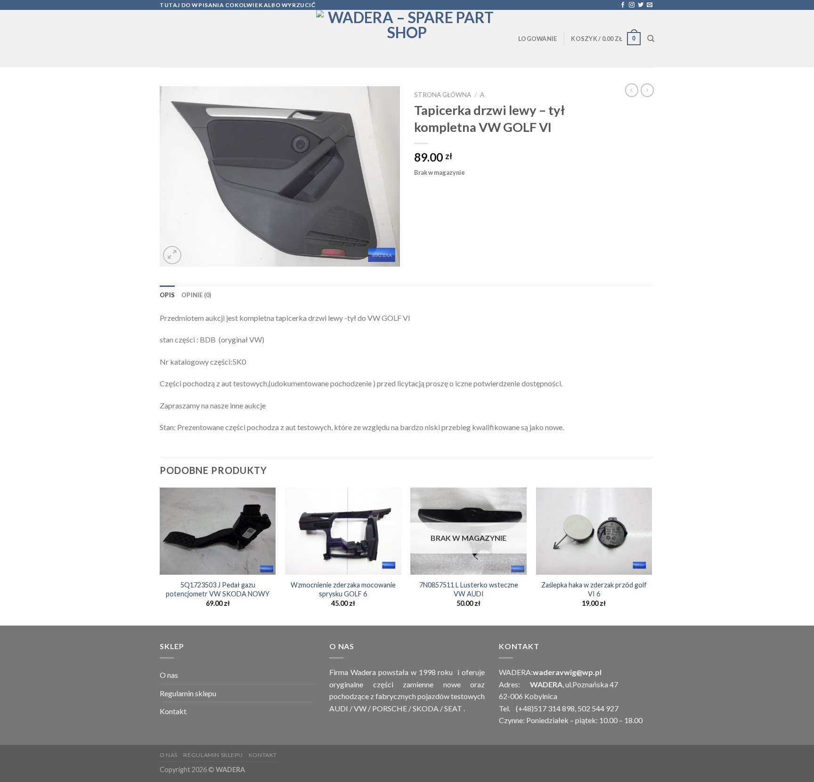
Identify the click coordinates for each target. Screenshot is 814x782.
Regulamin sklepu (188, 693)
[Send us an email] (649, 5)
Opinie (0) (196, 295)
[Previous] (160, 555)
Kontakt (173, 711)
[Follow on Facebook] (623, 5)
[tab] (167, 294)
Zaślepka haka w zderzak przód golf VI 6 (594, 589)
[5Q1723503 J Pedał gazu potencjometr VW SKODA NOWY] (218, 531)
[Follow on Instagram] (632, 5)
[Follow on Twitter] (640, 5)
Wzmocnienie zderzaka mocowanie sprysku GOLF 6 (343, 589)
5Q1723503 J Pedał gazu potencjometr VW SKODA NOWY (217, 589)
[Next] (651, 555)
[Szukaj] (650, 39)
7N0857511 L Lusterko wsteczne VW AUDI (468, 589)
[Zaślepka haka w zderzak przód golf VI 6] (594, 531)
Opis (167, 295)
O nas (169, 674)
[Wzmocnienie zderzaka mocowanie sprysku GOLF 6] (343, 531)
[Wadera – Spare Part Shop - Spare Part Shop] (407, 38)
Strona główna (442, 94)
